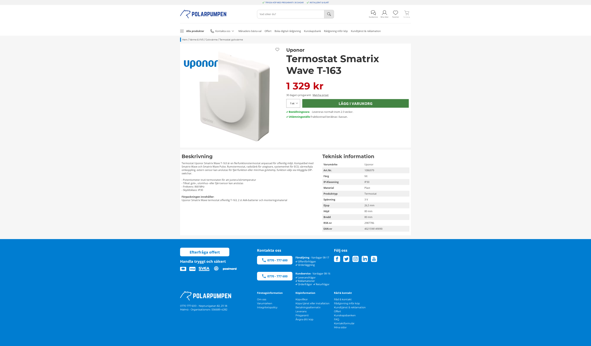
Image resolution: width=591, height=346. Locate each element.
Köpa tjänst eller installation (313, 303)
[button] (232, 95)
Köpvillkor (302, 299)
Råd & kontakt (343, 299)
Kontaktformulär (344, 323)
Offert (337, 311)
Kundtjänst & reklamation (350, 307)
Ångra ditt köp (304, 319)
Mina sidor (340, 327)
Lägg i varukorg (355, 103)
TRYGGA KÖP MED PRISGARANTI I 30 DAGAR (284, 2)
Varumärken (264, 303)
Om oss (261, 299)
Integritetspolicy (267, 307)
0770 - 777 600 (277, 260)
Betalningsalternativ (308, 307)
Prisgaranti (302, 315)
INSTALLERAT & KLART (319, 2)
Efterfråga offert (205, 252)
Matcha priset (321, 95)
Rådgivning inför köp (347, 303)
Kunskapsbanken (345, 315)
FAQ (336, 319)
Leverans (301, 311)
